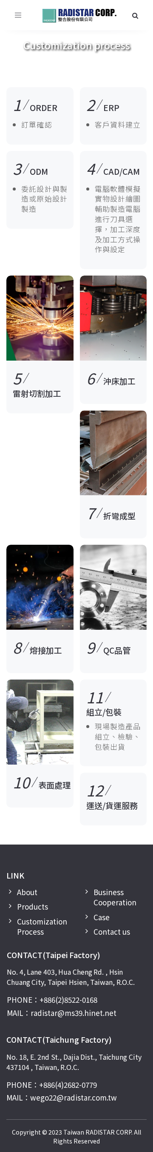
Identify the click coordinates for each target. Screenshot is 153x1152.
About (27, 892)
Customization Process (42, 926)
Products (32, 906)
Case (102, 917)
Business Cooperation (115, 897)
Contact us (112, 931)
